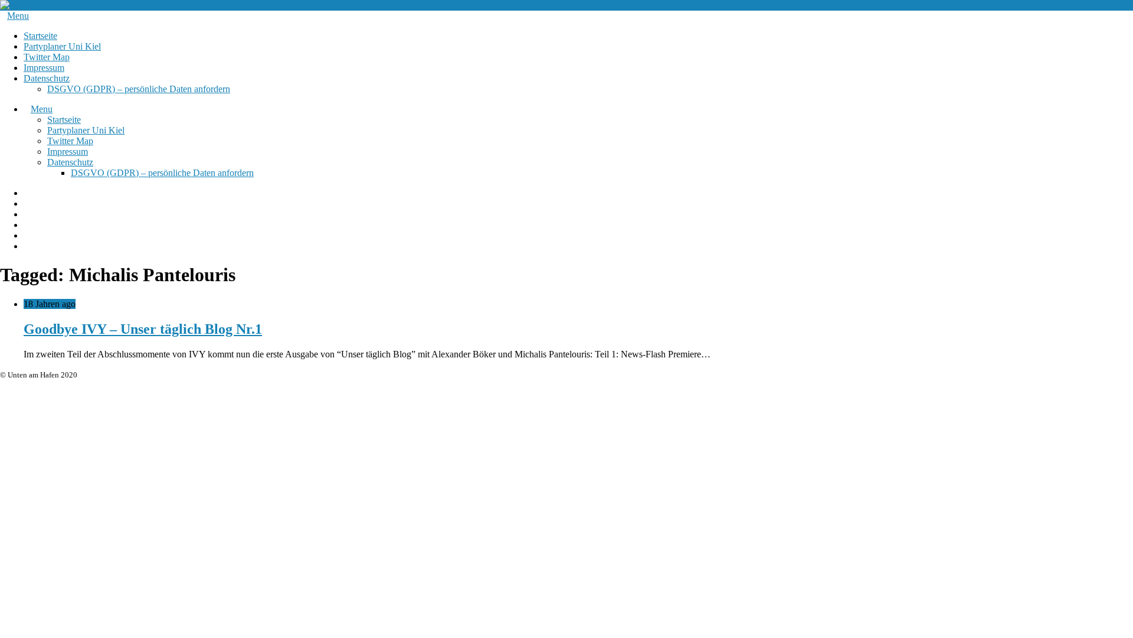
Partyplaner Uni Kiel (62, 46)
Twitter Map (47, 57)
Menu (18, 16)
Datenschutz (47, 78)
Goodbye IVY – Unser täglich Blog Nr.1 (143, 329)
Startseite (40, 36)
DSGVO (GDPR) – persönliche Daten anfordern (138, 89)
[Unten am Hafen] (35, 5)
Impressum (44, 68)
